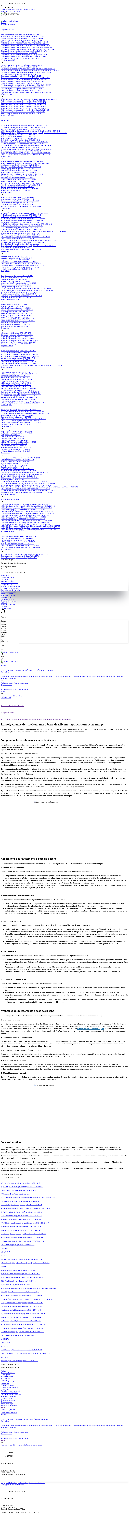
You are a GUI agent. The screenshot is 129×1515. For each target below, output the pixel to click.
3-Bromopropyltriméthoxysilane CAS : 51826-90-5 (17, 415)
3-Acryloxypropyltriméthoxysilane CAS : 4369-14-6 (17, 169)
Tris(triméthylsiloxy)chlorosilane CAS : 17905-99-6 (17, 469)
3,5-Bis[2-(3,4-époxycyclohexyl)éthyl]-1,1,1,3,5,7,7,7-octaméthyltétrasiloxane (25, 153)
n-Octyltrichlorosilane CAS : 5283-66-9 (13, 306)
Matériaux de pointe (7, 581)
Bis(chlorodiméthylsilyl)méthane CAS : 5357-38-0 (17, 379)
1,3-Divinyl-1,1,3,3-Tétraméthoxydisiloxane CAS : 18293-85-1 (21, 267)
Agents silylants (6, 426)
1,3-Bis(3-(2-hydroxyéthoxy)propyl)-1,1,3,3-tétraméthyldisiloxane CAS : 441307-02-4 (28, 529)
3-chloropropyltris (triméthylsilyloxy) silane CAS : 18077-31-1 (21, 410)
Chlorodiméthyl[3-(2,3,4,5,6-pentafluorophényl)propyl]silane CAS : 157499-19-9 (27, 290)
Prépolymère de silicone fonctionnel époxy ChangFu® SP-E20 (21, 35)
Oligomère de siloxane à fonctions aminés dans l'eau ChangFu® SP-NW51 (25, 44)
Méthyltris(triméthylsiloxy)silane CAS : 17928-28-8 (17, 460)
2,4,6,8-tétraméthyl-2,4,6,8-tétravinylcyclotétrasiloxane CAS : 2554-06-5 (24, 265)
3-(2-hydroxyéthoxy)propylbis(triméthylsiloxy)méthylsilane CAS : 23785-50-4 (26, 485)
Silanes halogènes (6, 405)
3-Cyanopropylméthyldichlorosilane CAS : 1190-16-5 (18, 338)
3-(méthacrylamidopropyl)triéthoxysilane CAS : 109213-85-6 (20, 235)
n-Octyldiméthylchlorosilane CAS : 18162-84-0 (16, 308)
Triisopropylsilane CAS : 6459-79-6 (12, 438)
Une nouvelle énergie (7, 577)
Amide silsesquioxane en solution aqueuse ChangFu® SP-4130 (21, 114)
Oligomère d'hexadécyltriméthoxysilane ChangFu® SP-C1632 (21, 58)
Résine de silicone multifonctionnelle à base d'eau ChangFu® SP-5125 (23, 104)
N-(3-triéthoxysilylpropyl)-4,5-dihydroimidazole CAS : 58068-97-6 (22, 242)
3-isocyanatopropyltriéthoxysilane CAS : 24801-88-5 (18, 352)
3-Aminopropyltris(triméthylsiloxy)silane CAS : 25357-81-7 (20, 233)
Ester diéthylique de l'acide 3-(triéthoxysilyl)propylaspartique (20, 244)
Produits (3, 23)
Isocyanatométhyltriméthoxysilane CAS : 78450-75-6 (18, 358)
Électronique (5, 579)
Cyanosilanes (5, 328)
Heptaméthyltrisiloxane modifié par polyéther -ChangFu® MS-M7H (22, 87)
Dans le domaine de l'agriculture (11, 590)
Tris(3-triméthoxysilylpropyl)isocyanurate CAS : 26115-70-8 (20, 361)
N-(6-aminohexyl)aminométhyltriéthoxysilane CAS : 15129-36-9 (21, 222)
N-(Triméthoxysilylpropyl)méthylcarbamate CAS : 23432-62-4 (21, 215)
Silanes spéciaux (6, 1375)
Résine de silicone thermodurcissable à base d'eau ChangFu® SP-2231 (23, 101)
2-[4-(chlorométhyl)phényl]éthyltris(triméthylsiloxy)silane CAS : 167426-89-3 (25, 413)
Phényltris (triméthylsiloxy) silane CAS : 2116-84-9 (17, 277)
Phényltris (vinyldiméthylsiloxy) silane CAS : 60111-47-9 (19, 294)
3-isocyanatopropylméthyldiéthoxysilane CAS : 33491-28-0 (20, 356)
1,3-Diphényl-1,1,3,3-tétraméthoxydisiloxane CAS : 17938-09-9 (21, 296)
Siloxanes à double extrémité (10, 499)
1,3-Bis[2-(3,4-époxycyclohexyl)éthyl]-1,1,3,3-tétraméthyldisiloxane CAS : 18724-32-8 (29, 506)
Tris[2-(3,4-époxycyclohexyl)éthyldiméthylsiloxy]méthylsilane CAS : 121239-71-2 (27, 154)
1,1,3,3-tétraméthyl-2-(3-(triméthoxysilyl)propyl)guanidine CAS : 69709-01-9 (25, 237)
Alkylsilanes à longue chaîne (10, 299)
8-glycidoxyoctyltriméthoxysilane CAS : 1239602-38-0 (18, 134)
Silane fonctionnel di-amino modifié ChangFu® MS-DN (19, 67)
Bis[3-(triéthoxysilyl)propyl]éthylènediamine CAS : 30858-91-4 (21, 394)
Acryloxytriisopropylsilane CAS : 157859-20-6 (16, 190)
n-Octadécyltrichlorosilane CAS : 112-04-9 (14, 312)
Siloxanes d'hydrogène (8, 531)
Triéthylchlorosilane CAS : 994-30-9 (12, 436)
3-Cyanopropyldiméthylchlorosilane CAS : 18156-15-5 (18, 342)
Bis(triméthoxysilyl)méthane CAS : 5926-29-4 (15, 376)
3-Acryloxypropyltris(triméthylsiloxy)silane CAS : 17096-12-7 (21, 167)
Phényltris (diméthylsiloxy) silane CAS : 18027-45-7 (17, 544)
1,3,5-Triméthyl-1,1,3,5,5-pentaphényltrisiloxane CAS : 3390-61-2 (22, 89)
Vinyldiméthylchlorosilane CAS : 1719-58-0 (15, 260)
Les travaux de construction (9, 588)
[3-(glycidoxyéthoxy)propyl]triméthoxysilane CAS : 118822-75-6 (21, 151)
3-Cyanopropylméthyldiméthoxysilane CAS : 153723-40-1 (19, 340)
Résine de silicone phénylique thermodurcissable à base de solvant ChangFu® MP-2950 (29, 99)
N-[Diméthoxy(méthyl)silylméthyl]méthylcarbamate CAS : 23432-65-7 (23, 218)
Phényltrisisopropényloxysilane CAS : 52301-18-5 (17, 276)
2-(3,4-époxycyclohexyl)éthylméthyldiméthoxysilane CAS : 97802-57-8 (24, 125)
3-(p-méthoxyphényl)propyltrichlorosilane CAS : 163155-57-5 (21, 292)
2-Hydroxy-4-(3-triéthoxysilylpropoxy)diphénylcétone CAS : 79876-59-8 (24, 472)
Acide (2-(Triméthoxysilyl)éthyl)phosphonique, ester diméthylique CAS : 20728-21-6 (28, 483)
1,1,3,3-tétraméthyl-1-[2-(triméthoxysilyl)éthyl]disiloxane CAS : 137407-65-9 (25, 489)
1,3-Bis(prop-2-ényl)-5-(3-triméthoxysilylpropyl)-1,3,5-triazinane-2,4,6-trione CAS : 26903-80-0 (31, 365)
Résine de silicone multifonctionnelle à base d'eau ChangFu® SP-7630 (23, 108)
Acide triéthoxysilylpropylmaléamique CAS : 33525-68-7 (19, 470)
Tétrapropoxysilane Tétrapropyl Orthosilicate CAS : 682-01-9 (20, 458)
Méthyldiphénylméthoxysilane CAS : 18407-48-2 (16, 297)
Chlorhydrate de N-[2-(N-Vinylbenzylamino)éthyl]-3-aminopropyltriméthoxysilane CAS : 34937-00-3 (33, 231)
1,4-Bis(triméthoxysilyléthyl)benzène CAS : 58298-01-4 (19, 374)
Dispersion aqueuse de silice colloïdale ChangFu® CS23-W (20, 556)
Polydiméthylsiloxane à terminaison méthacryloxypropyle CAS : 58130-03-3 (25, 524)
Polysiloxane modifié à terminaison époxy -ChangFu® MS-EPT (21, 83)
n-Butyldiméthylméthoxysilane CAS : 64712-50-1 (17, 322)
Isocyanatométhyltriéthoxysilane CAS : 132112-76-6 (17, 360)
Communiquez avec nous (9, 1413)
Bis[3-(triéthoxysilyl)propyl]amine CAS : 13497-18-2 (18, 390)
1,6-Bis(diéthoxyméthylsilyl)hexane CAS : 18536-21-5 (18, 401)
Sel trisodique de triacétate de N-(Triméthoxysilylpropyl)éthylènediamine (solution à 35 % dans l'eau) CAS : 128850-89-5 (39, 487)
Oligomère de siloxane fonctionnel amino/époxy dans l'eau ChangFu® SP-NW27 (27, 47)
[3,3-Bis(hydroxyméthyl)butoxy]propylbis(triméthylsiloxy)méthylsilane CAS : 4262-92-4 (29, 490)
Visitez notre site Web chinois (10, 11)
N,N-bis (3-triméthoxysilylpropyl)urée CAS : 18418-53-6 (19, 396)
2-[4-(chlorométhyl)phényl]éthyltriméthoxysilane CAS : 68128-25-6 (22, 411)
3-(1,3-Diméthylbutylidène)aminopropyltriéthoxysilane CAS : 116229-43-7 (25, 213)
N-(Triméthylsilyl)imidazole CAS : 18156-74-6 (16, 447)
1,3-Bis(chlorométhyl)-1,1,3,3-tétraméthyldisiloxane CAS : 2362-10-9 (23, 519)
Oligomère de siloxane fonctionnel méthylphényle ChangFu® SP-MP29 (24, 54)
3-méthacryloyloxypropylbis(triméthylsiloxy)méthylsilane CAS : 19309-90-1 (25, 163)
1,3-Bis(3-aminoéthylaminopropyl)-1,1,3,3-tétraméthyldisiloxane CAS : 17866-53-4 (27, 513)
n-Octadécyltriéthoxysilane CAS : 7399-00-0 (15, 317)
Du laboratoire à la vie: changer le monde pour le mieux (18, 9)
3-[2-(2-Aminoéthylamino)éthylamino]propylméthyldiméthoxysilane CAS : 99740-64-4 (28, 246)
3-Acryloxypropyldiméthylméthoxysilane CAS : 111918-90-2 (20, 185)
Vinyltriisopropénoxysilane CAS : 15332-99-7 (15, 256)
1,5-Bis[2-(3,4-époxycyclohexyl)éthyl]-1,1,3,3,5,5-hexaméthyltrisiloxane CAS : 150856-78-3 (30, 528)
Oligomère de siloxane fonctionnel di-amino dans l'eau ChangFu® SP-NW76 (25, 45)
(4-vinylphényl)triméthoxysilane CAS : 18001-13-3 (17, 269)
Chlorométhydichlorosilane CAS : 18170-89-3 (15, 424)
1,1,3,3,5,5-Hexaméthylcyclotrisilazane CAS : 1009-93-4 (19, 442)
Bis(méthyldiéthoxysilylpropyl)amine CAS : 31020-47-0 (19, 397)
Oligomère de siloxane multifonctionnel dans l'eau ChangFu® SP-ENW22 (24, 56)
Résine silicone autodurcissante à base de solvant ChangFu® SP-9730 (23, 112)
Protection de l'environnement (10, 586)
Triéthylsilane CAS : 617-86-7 (10, 435)
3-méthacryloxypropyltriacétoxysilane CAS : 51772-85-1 (19, 179)
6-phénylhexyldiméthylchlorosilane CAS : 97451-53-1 (18, 287)
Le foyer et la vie (6, 584)
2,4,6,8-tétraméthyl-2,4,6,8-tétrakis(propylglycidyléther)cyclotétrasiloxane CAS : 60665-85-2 (30, 131)
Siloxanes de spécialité (8, 494)
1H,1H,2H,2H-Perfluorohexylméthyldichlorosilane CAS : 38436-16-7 (23, 419)
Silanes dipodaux (6, 367)
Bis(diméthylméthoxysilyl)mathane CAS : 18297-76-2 (18, 381)
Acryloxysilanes (6, 156)
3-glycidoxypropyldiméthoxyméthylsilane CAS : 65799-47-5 (20, 129)
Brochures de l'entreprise (9, 601)
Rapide (3, 1407)
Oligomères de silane (7, 30)
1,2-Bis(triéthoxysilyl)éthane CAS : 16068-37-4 (16, 385)
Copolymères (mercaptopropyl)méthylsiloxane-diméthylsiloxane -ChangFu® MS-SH (28, 69)
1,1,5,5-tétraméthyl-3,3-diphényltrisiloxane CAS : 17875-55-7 (20, 545)
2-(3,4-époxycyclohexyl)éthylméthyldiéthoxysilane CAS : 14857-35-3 (23, 127)
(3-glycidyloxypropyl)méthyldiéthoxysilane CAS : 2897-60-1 (20, 140)
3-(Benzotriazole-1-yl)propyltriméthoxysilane (15, 247)
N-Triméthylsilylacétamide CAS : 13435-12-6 (15, 451)
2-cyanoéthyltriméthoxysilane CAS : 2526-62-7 (16, 344)
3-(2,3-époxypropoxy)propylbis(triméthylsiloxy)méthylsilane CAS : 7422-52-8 (26, 145)
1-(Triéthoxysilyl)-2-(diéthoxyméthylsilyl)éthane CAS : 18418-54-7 (22, 403)
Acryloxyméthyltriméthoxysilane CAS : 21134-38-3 (17, 187)
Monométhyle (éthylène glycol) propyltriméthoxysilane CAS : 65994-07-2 (24, 481)
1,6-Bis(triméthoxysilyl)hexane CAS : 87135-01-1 (17, 386)
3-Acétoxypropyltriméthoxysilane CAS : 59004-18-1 (17, 181)
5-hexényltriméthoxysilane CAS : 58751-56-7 (15, 461)
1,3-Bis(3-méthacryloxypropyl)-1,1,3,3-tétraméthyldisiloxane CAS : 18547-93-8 (26, 508)
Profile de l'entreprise (7, 599)
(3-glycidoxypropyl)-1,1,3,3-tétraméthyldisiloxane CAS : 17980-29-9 (23, 144)
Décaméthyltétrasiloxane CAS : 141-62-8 (14, 465)
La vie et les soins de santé (9, 583)
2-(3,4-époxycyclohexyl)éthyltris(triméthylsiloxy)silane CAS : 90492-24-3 (24, 142)
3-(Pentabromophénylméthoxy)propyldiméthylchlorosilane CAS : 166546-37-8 (26, 288)
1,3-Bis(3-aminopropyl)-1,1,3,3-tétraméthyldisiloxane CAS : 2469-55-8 (23, 510)
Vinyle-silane (5, 251)
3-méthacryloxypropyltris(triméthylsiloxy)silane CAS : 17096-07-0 (22, 161)
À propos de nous (6, 597)
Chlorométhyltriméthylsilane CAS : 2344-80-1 (15, 449)
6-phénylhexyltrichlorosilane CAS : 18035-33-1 (16, 285)
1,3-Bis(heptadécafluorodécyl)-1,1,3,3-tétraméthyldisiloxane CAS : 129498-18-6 (26, 520)
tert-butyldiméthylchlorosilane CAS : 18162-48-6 (16, 431)
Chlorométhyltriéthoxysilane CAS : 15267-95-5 (16, 417)
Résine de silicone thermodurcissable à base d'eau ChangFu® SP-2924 (23, 103)
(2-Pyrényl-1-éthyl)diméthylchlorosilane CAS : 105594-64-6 (20, 476)
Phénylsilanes (5, 271)
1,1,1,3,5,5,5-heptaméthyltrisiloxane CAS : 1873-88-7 (18, 542)
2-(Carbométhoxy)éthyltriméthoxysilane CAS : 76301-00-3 (19, 478)
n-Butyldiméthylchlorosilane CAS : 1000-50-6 (15, 324)
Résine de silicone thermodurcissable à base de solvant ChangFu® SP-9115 (25, 110)
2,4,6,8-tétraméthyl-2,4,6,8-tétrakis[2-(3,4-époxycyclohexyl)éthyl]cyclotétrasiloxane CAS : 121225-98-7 (34, 133)
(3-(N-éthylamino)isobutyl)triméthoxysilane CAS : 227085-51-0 (21, 228)
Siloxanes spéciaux (7, 1376)
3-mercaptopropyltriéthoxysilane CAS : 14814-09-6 (17, 199)
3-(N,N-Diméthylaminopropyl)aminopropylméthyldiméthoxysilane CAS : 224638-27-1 (28, 240)
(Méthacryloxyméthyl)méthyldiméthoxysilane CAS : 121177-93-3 (22, 174)
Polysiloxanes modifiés (8, 60)
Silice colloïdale (6, 549)
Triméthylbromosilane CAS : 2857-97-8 (13, 445)
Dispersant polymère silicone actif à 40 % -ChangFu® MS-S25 (21, 76)
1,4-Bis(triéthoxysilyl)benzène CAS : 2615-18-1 (16, 372)
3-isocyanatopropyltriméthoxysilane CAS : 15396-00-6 (18, 351)
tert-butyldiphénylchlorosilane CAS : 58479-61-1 (16, 433)
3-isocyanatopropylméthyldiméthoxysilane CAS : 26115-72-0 (20, 354)
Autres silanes (5, 453)
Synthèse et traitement (8, 595)
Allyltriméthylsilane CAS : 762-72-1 (12, 480)
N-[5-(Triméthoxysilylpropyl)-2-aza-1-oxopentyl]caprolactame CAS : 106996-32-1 (27, 224)
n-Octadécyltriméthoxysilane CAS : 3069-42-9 (16, 315)
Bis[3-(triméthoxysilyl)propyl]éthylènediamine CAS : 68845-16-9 (22, 392)
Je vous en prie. (6, 1411)
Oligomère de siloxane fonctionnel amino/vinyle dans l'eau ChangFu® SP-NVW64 (27, 49)
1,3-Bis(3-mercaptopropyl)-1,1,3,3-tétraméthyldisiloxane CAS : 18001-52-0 (25, 515)
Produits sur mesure (7, 594)
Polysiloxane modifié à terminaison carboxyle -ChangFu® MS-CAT (22, 81)
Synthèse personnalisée (8, 592)
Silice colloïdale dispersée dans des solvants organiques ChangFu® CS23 (24, 554)
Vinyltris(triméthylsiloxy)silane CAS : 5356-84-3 (16, 258)
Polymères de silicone (8, 24)
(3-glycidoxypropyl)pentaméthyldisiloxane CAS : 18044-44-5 (20, 147)
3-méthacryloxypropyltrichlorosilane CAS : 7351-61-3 (18, 178)
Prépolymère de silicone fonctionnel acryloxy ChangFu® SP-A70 (22, 38)
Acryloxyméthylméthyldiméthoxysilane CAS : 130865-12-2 (20, 188)
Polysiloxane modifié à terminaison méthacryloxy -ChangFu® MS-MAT (24, 79)
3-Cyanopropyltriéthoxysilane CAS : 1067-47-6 (16, 337)
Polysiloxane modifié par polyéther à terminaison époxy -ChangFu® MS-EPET (26, 85)
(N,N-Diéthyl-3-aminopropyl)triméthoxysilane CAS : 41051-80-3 (22, 249)
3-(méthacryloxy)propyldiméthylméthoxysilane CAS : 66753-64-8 (22, 183)
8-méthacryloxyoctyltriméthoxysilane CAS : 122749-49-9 (19, 176)
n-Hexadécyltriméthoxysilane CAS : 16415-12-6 (16, 313)
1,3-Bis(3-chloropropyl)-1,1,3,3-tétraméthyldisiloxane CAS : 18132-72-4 (24, 517)
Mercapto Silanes (6, 192)
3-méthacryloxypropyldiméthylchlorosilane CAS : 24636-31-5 (20, 165)
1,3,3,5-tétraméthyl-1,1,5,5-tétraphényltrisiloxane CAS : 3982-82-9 (22, 90)
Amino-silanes (5, 208)
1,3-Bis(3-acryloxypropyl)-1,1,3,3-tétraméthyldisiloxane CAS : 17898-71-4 (25, 522)
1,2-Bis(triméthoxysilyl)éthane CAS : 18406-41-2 (16, 383)
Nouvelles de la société (8, 604)
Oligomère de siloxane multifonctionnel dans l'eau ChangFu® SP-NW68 (24, 51)
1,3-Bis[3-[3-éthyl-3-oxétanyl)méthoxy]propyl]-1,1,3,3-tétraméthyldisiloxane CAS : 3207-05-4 (31, 526)
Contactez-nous (6, 608)
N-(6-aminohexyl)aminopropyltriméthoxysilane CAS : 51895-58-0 (22, 220)
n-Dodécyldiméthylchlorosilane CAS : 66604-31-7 (17, 310)
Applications (5, 575)
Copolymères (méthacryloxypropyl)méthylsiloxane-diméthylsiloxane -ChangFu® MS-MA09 (30, 70)
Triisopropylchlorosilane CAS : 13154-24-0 (15, 440)
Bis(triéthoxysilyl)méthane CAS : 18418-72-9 (15, 377)
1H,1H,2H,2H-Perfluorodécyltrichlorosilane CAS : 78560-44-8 (21, 422)
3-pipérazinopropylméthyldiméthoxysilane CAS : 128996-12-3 (21, 229)
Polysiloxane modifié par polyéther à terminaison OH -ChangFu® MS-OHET (25, 78)
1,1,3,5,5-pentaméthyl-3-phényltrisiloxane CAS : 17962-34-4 (20, 547)
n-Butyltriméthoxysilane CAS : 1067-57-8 (14, 326)
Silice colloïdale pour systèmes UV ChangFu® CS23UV (19, 558)
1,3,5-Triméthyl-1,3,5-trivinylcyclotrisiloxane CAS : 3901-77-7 (21, 263)
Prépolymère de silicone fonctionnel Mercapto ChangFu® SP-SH (21, 40)
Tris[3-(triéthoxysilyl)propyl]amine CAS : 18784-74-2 (18, 238)
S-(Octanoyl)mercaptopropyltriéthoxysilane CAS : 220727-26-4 (21, 206)
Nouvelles (4, 603)
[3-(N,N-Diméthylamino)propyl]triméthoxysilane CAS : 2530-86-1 (22, 226)
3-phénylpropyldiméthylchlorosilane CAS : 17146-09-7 (18, 283)
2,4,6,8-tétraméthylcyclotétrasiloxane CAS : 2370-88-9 (18, 536)
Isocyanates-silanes (7, 346)
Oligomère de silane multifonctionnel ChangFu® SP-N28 (19, 53)
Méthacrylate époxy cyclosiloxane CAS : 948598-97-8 (18, 138)
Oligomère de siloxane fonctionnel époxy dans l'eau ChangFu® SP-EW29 (24, 42)
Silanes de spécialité (7, 115)
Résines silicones (6, 94)
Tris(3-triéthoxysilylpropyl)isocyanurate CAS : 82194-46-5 (19, 363)
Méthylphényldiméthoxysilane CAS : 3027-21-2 (16, 279)
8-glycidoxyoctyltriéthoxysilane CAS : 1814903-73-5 (18, 136)
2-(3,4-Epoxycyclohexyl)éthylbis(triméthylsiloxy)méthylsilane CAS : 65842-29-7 (27, 149)
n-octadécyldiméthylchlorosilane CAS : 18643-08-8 (17, 319)
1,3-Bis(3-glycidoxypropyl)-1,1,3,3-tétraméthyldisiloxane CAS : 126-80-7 (24, 504)
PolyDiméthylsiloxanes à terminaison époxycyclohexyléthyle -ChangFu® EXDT (26, 92)
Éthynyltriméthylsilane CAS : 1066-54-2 (14, 444)
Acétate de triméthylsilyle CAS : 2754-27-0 (14, 463)
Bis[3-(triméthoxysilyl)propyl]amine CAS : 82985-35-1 (18, 388)
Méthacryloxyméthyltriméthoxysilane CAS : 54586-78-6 (19, 172)
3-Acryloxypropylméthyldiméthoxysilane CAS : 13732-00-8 (20, 170)
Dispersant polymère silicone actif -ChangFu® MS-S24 (18, 74)
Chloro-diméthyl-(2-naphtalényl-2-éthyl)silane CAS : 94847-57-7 (21, 474)
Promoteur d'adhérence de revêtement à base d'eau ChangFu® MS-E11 (23, 65)
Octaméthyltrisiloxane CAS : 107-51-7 (13, 467)
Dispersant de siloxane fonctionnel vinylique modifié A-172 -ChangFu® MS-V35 (27, 72)
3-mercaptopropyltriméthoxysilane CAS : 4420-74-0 (17, 197)
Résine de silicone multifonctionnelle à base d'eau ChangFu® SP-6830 (23, 106)
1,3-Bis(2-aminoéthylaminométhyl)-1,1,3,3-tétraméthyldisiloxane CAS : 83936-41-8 (27, 511)
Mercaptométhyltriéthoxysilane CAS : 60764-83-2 (17, 204)
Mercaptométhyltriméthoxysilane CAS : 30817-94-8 (17, 203)
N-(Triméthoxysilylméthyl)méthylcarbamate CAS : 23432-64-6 (21, 217)
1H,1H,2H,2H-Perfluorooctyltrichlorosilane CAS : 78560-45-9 (21, 421)
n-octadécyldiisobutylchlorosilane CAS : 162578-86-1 (18, 321)
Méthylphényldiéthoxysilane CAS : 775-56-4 (15, 281)
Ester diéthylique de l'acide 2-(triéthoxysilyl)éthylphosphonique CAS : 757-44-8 (26, 492)
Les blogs (4, 606)
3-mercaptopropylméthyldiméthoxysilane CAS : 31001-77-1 (20, 201)
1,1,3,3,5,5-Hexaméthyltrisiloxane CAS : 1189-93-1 (17, 540)
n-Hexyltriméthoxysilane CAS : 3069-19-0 (14, 304)
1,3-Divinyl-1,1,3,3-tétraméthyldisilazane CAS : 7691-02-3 (19, 262)
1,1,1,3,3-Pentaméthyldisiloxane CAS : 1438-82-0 (17, 538)
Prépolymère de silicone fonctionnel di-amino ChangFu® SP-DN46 (22, 36)
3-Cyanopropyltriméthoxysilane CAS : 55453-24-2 (17, 335)
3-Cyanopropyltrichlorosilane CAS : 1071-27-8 (16, 333)
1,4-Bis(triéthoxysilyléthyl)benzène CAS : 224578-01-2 (18, 399)
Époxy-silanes (5, 120)
